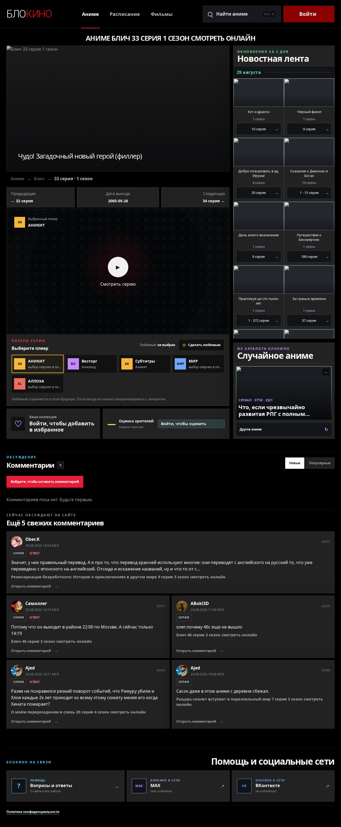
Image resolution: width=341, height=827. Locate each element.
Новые (294, 463)
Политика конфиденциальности (32, 812)
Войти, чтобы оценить (183, 423)
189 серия (315, 256)
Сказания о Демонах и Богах (309, 173)
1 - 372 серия (263, 320)
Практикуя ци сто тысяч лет (258, 301)
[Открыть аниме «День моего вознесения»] (258, 216)
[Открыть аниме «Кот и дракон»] (258, 92)
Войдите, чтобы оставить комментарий (45, 481)
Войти (307, 14)
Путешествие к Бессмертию (309, 237)
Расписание (125, 14)
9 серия (316, 129)
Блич (39, 179)
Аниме (90, 14)
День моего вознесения (259, 235)
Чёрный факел (309, 112)
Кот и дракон (259, 112)
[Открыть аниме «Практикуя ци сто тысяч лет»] (258, 279)
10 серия (265, 129)
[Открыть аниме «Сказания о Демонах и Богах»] (309, 152)
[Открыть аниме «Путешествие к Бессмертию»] (309, 216)
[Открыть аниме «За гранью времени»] (309, 279)
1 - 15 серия (314, 192)
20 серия (265, 192)
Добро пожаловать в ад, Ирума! (258, 173)
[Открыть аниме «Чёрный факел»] (309, 92)
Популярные (319, 463)
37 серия (315, 320)
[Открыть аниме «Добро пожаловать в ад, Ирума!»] (258, 152)
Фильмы (162, 14)
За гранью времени (309, 298)
